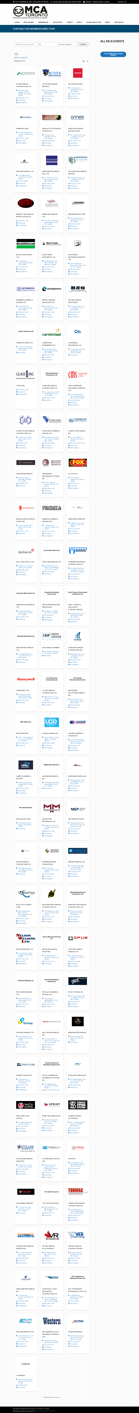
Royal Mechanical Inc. (77, 1075)
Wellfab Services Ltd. (25, 1332)
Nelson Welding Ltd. (24, 949)
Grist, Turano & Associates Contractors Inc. (75, 607)
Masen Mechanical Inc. (77, 776)
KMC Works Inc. (22, 733)
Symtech (71, 1159)
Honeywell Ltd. (22, 690)
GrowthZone (56, 1397)
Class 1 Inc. (20, 385)
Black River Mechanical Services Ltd (76, 257)
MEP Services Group (76, 819)
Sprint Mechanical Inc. (51, 1116)
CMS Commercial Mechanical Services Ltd (76, 388)
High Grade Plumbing (51, 647)
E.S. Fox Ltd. (73, 474)
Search (84, 44)
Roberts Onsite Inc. (24, 1075)
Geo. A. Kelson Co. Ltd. (25, 562)
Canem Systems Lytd (24, 343)
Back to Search (20, 57)
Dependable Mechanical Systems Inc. (50, 476)
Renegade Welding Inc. (77, 1032)
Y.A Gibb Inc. (21, 1375)
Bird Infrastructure (76, 214)
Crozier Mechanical (24, 474)
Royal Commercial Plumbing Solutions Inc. (50, 1077)
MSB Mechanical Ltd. (76, 862)
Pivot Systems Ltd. (75, 992)
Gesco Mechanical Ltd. (51, 562)
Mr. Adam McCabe (23, 819)
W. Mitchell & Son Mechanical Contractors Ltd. (49, 1291)
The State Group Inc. (50, 1203)
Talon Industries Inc (24, 1203)
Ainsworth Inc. (22, 128)
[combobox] (47, 44)
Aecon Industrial (75, 84)
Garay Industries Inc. (76, 519)
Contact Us (121, 2)
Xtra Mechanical (75, 1332)
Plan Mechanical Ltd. (25, 1032)
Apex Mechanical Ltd (24, 171)
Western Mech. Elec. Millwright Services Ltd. (50, 1334)
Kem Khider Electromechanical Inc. (76, 692)
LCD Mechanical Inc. (50, 733)
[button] (83, 61)
